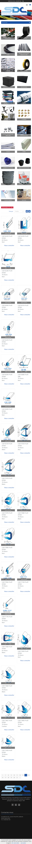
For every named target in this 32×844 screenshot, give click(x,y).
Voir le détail (8, 233)
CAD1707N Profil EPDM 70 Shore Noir (7, 516)
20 (14, 777)
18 (8, 777)
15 (28, 775)
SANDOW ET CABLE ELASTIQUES (8, 184)
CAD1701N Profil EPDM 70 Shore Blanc (7, 481)
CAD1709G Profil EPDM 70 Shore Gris (7, 585)
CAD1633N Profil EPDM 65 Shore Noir (7, 377)
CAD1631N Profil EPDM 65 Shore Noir (23, 308)
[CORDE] (8, 49)
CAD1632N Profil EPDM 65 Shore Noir (7, 343)
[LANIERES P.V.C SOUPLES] (8, 162)
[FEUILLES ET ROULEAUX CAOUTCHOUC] (8, 33)
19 (11, 777)
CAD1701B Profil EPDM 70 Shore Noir (23, 446)
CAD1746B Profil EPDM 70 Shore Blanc (7, 689)
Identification (11, 1)
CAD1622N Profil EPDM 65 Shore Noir (7, 239)
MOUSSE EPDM (24, 87)
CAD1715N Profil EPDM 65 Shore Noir (23, 585)
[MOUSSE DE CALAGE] (8, 97)
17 (5, 777)
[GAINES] (24, 146)
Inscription (18, 1)
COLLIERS (24, 103)
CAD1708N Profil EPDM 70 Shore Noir (7, 550)
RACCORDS (8, 119)
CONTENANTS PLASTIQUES (24, 184)
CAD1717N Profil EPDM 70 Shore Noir (7, 619)
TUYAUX (8, 151)
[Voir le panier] (30, 5)
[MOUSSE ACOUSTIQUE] (8, 81)
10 (14, 775)
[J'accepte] (23, 843)
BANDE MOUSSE (24, 71)
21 (17, 777)
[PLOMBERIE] (24, 113)
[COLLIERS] (24, 97)
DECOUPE (24, 200)
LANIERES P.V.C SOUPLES (8, 168)
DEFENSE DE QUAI (24, 135)
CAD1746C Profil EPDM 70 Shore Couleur (7, 723)
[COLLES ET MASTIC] (8, 194)
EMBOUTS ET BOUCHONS (24, 168)
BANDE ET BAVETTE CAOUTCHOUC (24, 38)
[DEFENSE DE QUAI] (24, 130)
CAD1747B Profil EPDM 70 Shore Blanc (7, 753)
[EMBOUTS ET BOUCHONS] (24, 162)
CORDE (8, 54)
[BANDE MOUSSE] (24, 65)
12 (20, 775)
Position (17, 211)
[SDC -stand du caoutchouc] (14, 7)
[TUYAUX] (8, 146)
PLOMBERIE (24, 119)
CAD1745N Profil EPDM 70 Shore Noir (23, 654)
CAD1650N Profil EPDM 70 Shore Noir (7, 412)
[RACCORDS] (8, 113)
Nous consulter (9, 245)
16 (2, 777)
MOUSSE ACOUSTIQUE (8, 87)
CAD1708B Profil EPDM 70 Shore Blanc (23, 516)
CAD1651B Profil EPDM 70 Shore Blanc (7, 446)
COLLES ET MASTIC (8, 200)
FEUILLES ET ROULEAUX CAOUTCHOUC (8, 38)
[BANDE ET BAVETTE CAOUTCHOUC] (24, 33)
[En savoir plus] (15, 843)
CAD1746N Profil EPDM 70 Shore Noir (23, 723)
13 (23, 775)
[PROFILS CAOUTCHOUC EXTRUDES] (8, 65)
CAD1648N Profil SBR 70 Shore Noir (23, 377)
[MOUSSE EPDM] (24, 81)
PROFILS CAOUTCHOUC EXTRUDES (8, 70)
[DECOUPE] (24, 194)
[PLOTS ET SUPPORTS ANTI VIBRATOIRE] (8, 130)
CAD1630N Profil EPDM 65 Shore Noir (7, 308)
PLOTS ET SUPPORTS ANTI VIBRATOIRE (8, 135)
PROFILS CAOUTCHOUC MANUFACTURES (24, 54)
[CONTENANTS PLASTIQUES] (24, 178)
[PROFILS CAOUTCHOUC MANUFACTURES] (24, 49)
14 (25, 775)
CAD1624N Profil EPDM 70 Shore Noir (7, 273)
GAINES (24, 151)
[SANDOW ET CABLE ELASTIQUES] (8, 178)
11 (17, 775)
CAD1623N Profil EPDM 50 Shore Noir (23, 239)
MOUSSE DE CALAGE (8, 103)
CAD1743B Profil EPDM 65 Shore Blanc (7, 649)
